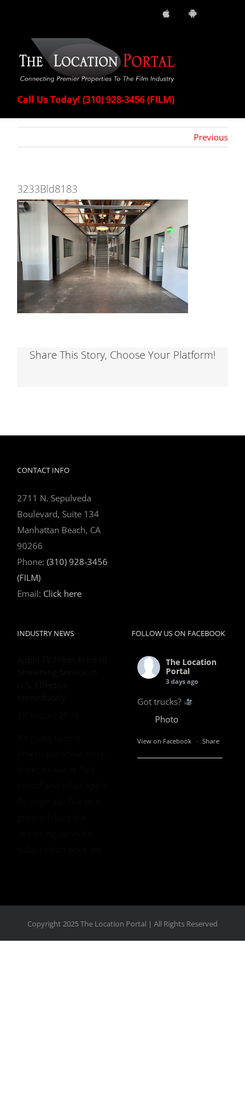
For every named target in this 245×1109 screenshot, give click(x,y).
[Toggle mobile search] (202, 44)
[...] (79, 976)
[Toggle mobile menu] (223, 44)
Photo (166, 719)
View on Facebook (164, 741)
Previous (211, 137)
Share (210, 741)
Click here (62, 593)
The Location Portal (191, 667)
